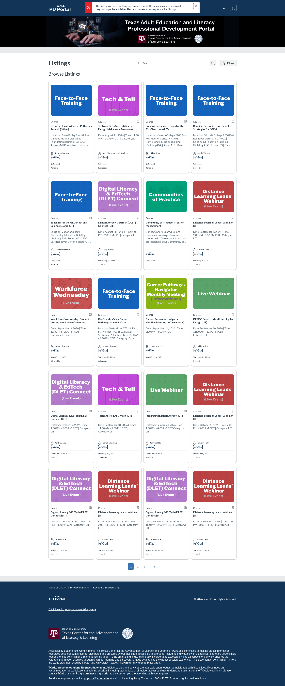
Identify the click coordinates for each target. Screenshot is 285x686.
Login (223, 7)
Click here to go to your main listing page (72, 609)
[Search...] (172, 63)
